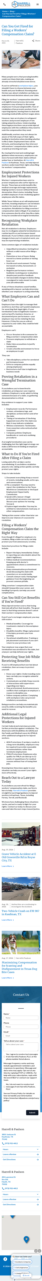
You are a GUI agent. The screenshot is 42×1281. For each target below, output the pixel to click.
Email (6, 1032)
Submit (32, 1112)
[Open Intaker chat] (14, 1280)
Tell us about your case (13, 1041)
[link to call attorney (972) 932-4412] (4, 4)
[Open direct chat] (36, 1251)
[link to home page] (21, 4)
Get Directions (9, 1159)
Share (37, 40)
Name (6, 1014)
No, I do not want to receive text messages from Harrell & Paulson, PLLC (20, 1086)
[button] (37, 4)
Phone (6, 1023)
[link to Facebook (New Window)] (5, 1259)
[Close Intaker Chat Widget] (39, 1251)
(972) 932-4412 (11, 1143)
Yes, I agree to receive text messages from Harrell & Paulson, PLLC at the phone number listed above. (22, 1056)
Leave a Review (9, 1154)
